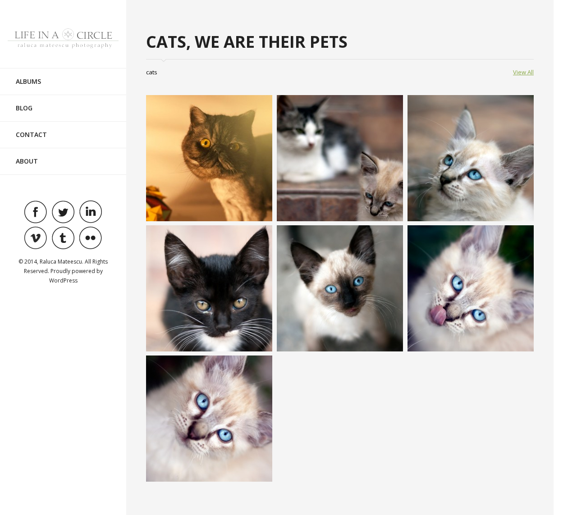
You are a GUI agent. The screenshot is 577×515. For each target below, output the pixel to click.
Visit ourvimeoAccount (35, 238)
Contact (31, 134)
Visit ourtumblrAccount (63, 238)
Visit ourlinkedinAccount (90, 211)
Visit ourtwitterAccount (63, 211)
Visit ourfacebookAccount (35, 211)
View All (523, 72)
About (27, 161)
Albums (28, 81)
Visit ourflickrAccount (90, 238)
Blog (24, 108)
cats (151, 72)
